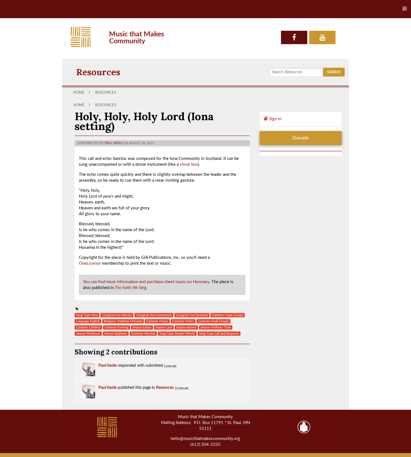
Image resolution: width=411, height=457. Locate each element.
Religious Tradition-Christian (123, 321)
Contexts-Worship (143, 333)
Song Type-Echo (87, 315)
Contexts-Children (88, 327)
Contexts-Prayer (157, 321)
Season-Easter (142, 327)
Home (78, 92)
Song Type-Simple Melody (177, 333)
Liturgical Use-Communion (154, 315)
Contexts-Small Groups (213, 321)
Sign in (274, 119)
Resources (98, 72)
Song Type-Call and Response (219, 333)
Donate (300, 138)
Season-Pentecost (88, 333)
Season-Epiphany (115, 333)
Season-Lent (163, 327)
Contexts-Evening (117, 327)
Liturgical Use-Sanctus (117, 315)
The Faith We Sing (130, 288)
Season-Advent (186, 327)
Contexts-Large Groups (227, 315)
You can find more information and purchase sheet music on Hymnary (146, 282)
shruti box (189, 164)
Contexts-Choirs (183, 321)
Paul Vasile (113, 143)
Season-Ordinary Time (215, 327)
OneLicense (90, 263)
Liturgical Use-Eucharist (192, 315)
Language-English (88, 321)
